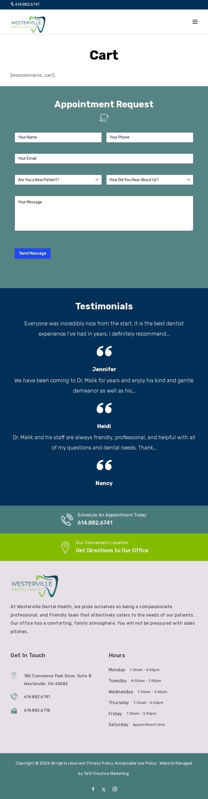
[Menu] (195, 22)
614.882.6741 (26, 4)
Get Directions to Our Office (112, 550)
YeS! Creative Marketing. (107, 773)
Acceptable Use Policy (136, 763)
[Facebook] (93, 789)
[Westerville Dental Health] (28, 24)
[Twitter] (104, 789)
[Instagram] (115, 789)
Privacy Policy (100, 763)
